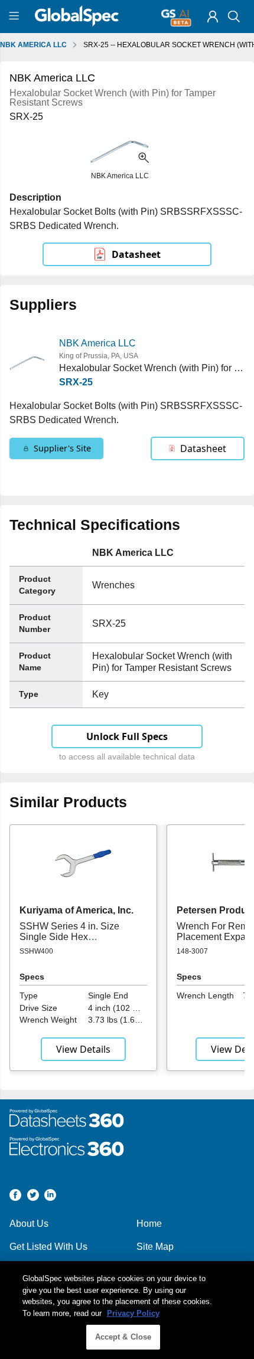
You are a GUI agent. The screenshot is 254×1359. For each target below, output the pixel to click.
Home (149, 1224)
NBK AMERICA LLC (33, 45)
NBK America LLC (97, 343)
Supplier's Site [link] (62, 448)
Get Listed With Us (48, 1247)
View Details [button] (83, 1049)
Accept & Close (123, 1336)
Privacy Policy (133, 1313)
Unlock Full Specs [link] (127, 736)
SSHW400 (36, 951)
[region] (127, 1310)
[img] (213, 16)
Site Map (155, 1247)
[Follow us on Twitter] (33, 1197)
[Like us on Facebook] (15, 1197)
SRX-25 (76, 382)
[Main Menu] (16, 16)
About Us (28, 1224)
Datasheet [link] (136, 254)
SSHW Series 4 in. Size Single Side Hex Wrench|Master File (69, 937)
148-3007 (192, 951)
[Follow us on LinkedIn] (50, 1197)
